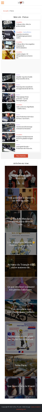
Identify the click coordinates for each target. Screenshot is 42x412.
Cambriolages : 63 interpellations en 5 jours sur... (24, 56)
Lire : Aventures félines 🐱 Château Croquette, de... (21, 244)
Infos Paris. (21, 365)
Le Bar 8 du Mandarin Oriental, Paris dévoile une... (21, 221)
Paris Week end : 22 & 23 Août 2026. (21, 177)
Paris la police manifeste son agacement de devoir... (25, 88)
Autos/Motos (27, 32)
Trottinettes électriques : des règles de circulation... (21, 338)
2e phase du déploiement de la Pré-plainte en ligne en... (24, 138)
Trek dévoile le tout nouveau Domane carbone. (21, 310)
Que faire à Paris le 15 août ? (21, 387)
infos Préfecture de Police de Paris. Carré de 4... (25, 117)
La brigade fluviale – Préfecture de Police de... (24, 147)
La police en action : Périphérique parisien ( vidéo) (24, 36)
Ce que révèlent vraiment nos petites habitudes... (21, 288)
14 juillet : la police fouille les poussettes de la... (24, 78)
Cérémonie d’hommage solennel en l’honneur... (24, 128)
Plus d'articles (21, 156)
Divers (18, 75)
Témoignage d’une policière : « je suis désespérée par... (22, 98)
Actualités (19, 22)
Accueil (5, 11)
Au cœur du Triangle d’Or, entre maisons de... (21, 266)
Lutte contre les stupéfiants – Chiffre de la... (25, 108)
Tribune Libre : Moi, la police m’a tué (23, 25)
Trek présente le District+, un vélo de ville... (21, 199)
